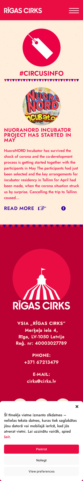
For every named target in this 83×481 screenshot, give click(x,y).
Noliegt (41, 460)
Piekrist (41, 449)
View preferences (42, 471)
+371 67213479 (41, 362)
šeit (7, 437)
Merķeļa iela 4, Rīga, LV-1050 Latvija (41, 333)
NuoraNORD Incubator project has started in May (37, 135)
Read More (19, 208)
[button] (77, 406)
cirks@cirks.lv (41, 381)
